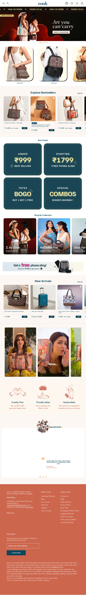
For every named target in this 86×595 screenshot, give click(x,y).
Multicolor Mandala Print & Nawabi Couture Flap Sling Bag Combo (41, 125)
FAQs (62, 499)
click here (29, 507)
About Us (44, 505)
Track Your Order (66, 517)
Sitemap (44, 508)
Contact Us (64, 496)
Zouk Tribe (64, 508)
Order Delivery (65, 502)
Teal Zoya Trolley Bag (37, 311)
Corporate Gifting (66, 522)
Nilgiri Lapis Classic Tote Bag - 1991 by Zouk (69, 312)
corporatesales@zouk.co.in (17, 505)
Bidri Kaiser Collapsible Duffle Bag (14, 311)
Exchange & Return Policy (69, 511)
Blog (43, 499)
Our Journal (45, 502)
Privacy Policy (65, 505)
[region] (43, 28)
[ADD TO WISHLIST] (27, 98)
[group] (43, 26)
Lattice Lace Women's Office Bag (13, 123)
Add (25, 128)
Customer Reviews (48, 496)
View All (79, 93)
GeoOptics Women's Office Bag (67, 123)
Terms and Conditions (68, 520)
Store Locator (46, 511)
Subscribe (16, 553)
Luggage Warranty (67, 514)
